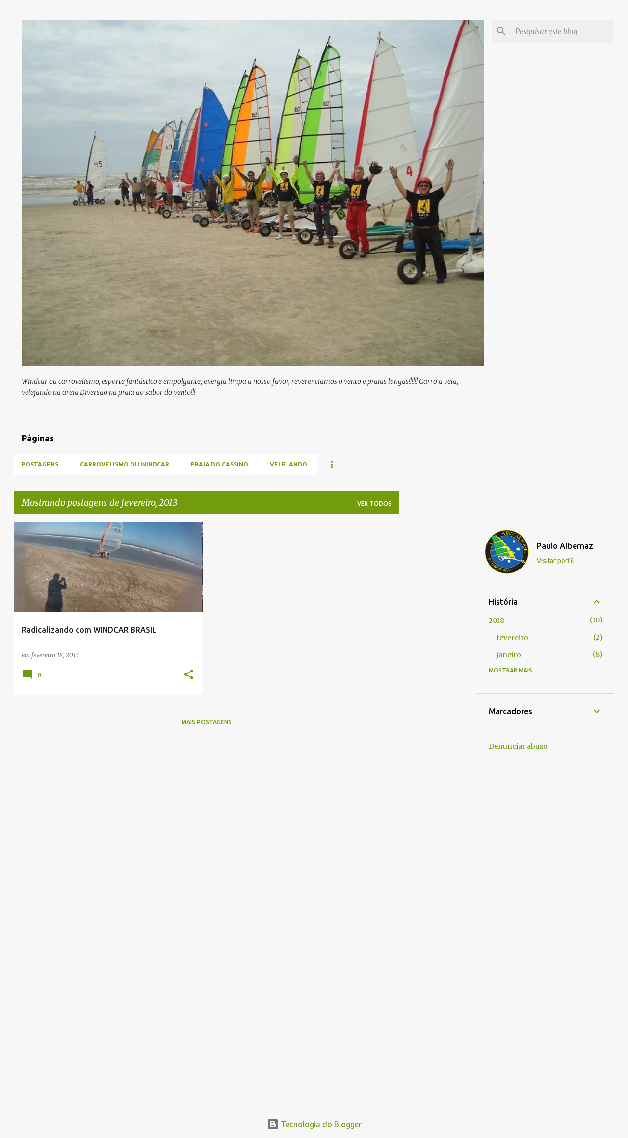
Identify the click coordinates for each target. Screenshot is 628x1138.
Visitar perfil (555, 561)
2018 (496, 620)
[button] (189, 675)
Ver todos (374, 503)
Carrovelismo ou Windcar (124, 464)
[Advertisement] (438, 669)
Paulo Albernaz (565, 546)
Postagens (40, 464)
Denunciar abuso (518, 746)
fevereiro (512, 637)
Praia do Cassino (219, 464)
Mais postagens (207, 722)
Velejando (288, 464)
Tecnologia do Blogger (320, 1124)
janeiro (509, 654)
